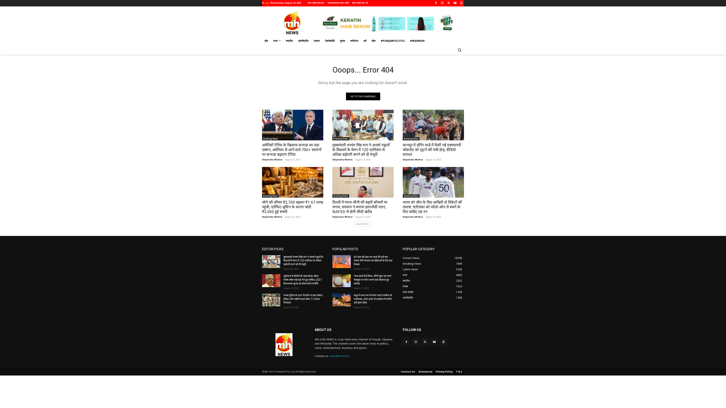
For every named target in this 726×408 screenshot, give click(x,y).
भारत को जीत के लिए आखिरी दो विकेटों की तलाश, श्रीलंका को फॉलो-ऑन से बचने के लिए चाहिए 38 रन (432, 207)
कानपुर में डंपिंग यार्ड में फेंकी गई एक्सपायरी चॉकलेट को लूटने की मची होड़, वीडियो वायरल (432, 150)
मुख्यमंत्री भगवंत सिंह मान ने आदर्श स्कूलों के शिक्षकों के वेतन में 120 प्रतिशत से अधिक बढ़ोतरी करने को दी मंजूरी (361, 150)
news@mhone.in (339, 356)
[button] (459, 49)
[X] (448, 3)
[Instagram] (442, 3)
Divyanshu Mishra (272, 159)
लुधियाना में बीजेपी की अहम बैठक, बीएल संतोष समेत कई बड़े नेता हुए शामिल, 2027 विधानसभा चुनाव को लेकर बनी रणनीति (302, 279)
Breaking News (270, 138)
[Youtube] (455, 3)
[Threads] (461, 3)
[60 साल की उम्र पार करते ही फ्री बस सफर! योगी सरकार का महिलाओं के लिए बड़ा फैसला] (341, 261)
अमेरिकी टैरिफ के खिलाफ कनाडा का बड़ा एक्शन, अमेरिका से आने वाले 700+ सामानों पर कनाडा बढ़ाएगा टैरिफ (291, 150)
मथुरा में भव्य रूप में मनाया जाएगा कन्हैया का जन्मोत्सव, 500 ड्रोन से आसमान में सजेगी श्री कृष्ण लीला (373, 299)
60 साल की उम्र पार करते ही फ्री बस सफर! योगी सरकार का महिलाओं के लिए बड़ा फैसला (373, 260)
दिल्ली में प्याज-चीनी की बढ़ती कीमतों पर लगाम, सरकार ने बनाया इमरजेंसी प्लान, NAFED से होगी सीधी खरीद (359, 207)
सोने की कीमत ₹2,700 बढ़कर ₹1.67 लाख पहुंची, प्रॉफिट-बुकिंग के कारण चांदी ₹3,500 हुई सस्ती (292, 207)
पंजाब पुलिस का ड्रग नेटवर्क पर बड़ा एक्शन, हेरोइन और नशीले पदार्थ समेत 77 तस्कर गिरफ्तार (303, 299)
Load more (362, 224)
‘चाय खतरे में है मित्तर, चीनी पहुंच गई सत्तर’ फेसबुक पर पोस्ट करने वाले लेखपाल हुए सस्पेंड (373, 279)
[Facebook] (436, 3)
